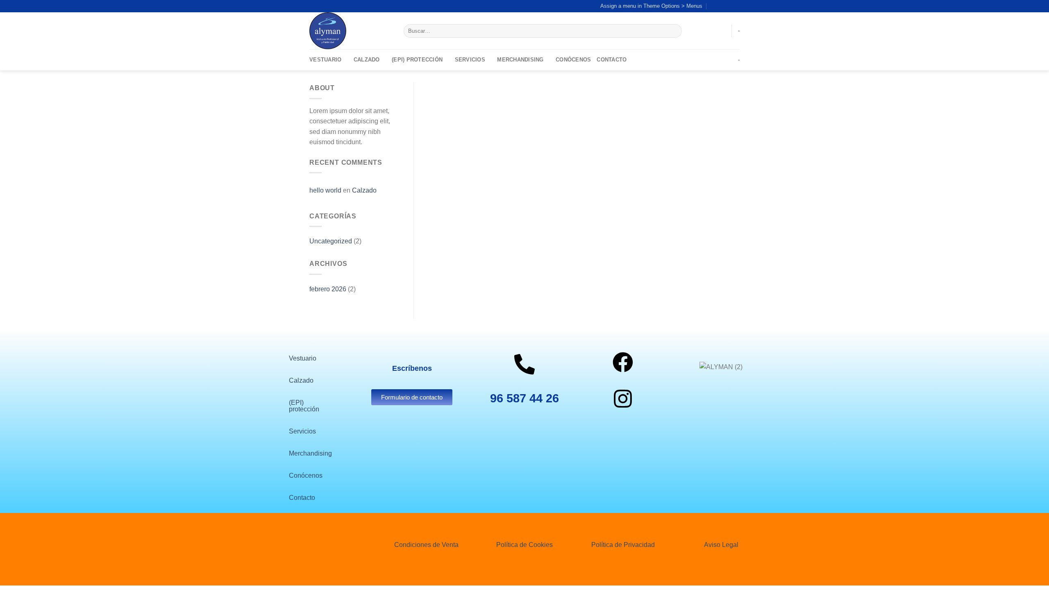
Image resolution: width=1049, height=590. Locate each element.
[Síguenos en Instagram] (727, 6)
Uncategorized (330, 241)
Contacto (612, 60)
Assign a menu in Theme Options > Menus (651, 6)
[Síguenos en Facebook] (719, 6)
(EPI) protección (417, 60)
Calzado (367, 60)
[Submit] (674, 31)
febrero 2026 (327, 289)
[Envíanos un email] (735, 6)
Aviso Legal (721, 544)
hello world (325, 190)
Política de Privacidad (623, 544)
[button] (305, 358)
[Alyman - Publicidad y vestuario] (350, 30)
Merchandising (520, 60)
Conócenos (573, 60)
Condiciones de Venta (426, 544)
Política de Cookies (524, 544)
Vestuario (325, 60)
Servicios (470, 60)
